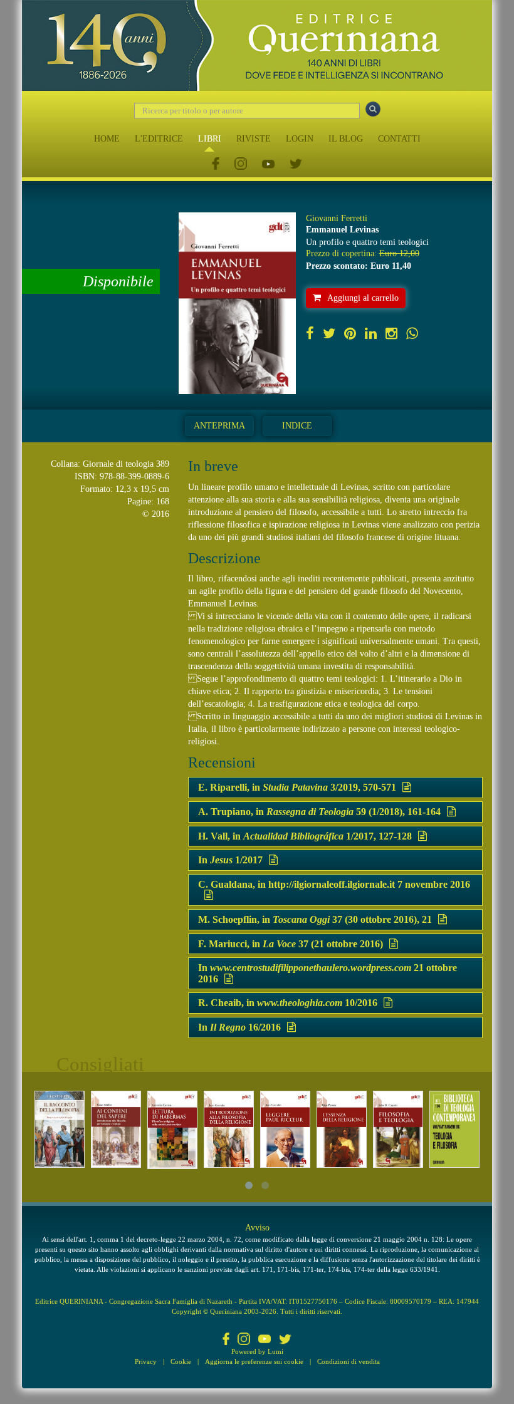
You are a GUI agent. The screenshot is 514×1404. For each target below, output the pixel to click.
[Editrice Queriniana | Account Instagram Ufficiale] (240, 164)
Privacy (146, 1361)
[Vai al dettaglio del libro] (59, 1129)
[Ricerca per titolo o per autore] (372, 109)
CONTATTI (399, 138)
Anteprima (219, 425)
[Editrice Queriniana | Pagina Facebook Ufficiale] (216, 164)
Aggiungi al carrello (363, 298)
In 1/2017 (230, 860)
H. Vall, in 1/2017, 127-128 (305, 836)
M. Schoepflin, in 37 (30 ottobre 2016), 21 (315, 919)
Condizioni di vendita (348, 1361)
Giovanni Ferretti (336, 218)
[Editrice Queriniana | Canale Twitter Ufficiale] (295, 164)
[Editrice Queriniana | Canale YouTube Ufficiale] (268, 164)
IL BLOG (345, 138)
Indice (297, 425)
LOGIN (299, 138)
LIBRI (209, 138)
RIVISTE (253, 138)
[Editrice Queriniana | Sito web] (257, 45)
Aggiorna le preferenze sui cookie (254, 1361)
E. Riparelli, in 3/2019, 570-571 (297, 787)
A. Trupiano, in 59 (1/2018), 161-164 (319, 811)
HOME (107, 138)
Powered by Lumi (257, 1351)
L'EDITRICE (159, 138)
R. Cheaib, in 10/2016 (287, 1002)
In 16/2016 (239, 1027)
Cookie (180, 1361)
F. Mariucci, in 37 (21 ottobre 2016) (290, 944)
